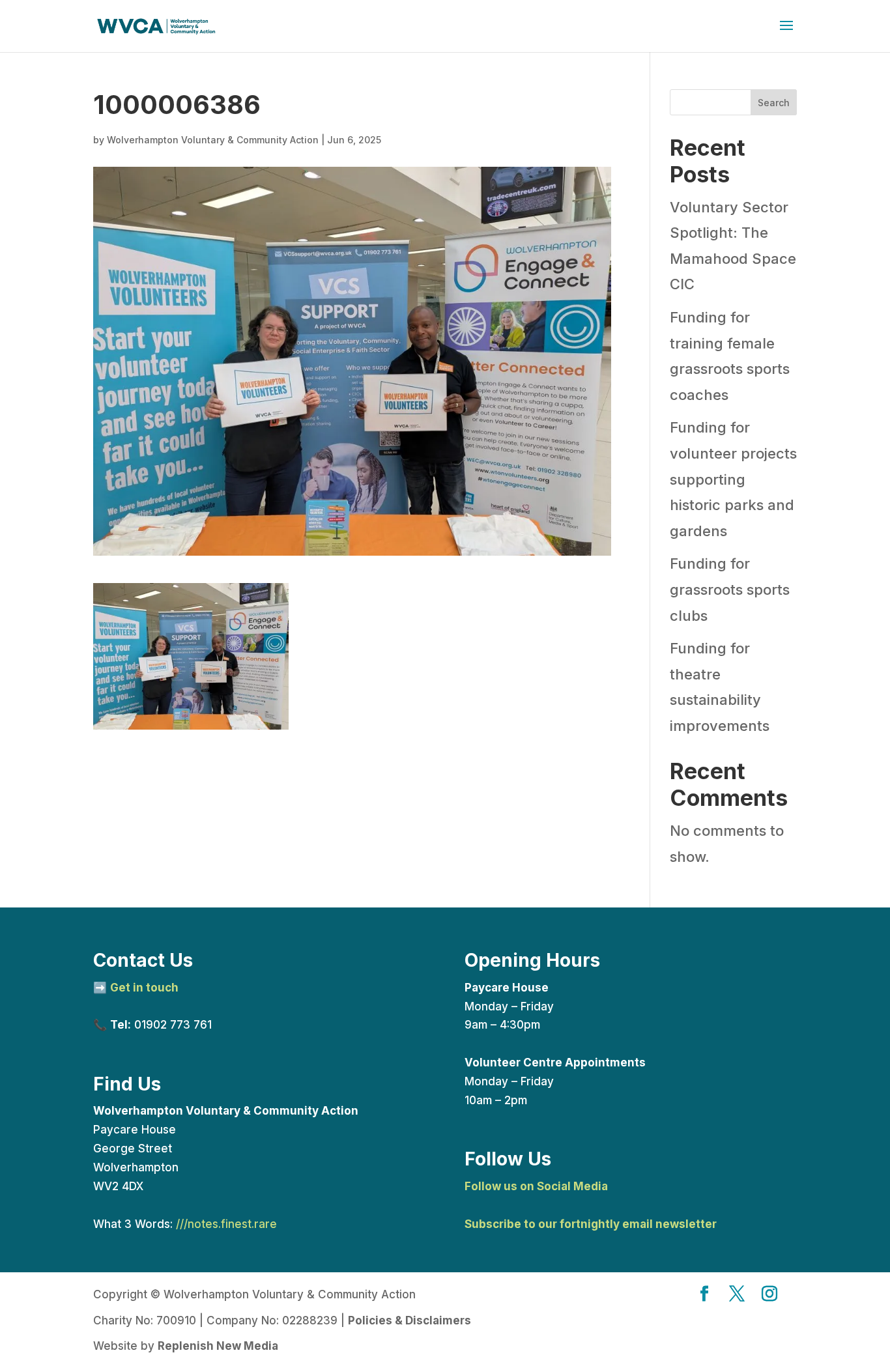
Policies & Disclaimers (409, 1320)
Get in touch (144, 987)
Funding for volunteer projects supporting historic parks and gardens (733, 479)
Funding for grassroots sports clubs (730, 589)
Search (774, 102)
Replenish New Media (218, 1345)
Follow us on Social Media (536, 1186)
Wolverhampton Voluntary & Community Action (213, 139)
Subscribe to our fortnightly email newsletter (591, 1224)
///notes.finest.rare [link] (226, 1224)
